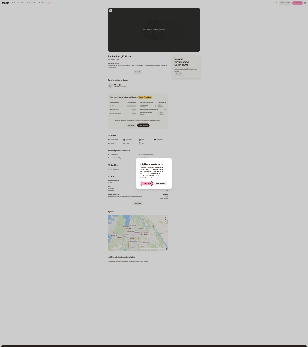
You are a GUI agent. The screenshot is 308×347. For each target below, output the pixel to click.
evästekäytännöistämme (146, 177)
